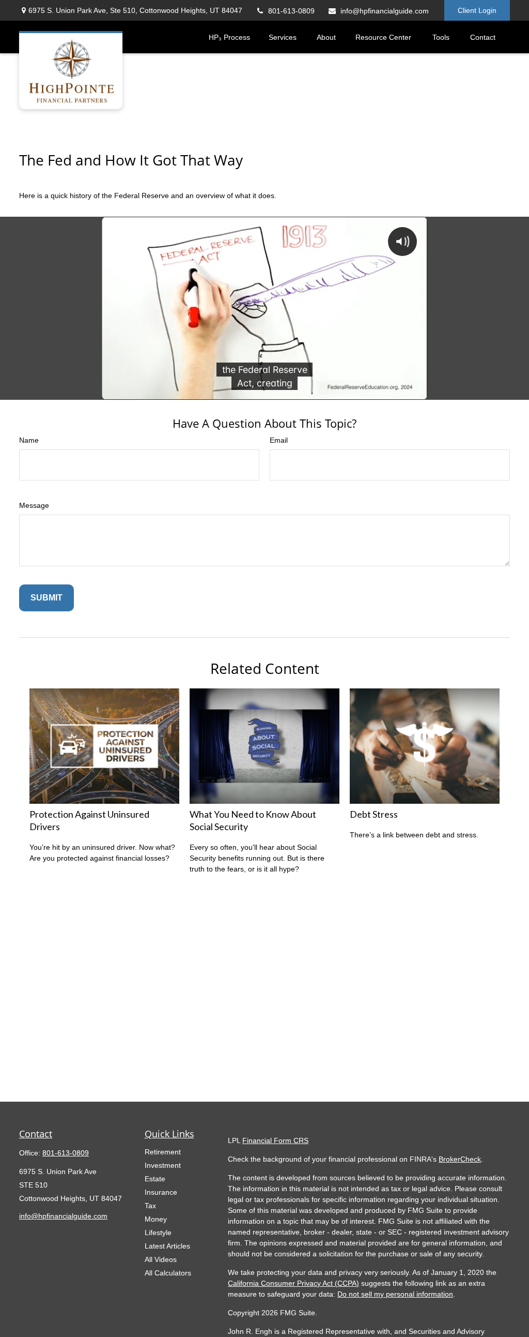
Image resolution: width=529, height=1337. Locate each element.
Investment (163, 1165)
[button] (229, 37)
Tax (150, 1205)
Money (156, 1219)
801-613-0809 (291, 11)
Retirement (163, 1152)
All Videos (161, 1259)
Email (279, 440)
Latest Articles (167, 1246)
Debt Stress (374, 814)
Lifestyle (158, 1232)
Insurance (161, 1192)
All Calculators (168, 1273)
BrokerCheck (460, 1159)
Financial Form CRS (275, 1140)
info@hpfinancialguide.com (384, 11)
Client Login (477, 10)
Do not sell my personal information (395, 1294)
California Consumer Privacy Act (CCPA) (293, 1283)
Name (29, 440)
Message (34, 505)
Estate (155, 1179)
